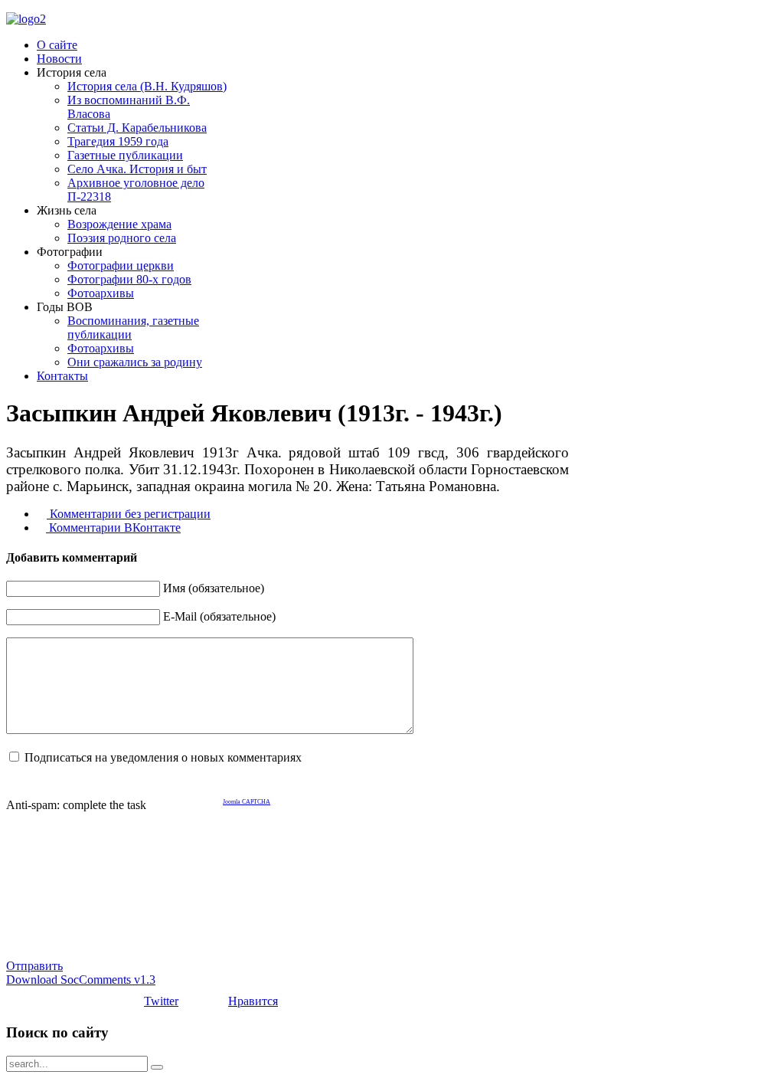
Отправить (34, 965)
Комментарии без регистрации (129, 513)
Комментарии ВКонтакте (113, 527)
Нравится (253, 1001)
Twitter (161, 1001)
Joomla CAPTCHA (246, 801)
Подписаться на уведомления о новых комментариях (163, 757)
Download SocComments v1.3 (80, 979)
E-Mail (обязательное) (219, 616)
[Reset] (157, 1067)
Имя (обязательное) (213, 588)
